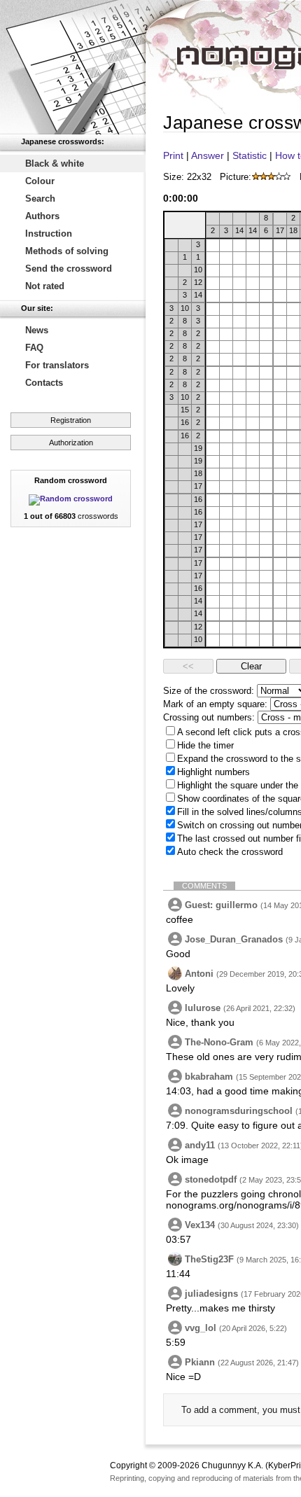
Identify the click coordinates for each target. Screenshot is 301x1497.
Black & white (54, 163)
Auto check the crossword (230, 852)
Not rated (44, 286)
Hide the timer (205, 745)
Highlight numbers (213, 772)
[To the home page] (73, 67)
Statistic (249, 155)
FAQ (34, 347)
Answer (207, 155)
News (36, 330)
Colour (40, 181)
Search (40, 198)
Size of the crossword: (208, 690)
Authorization (71, 442)
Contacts (44, 382)
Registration (70, 420)
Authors (42, 216)
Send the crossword (68, 268)
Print (173, 155)
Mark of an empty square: (215, 704)
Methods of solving (66, 251)
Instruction (48, 233)
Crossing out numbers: (209, 717)
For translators (57, 365)
